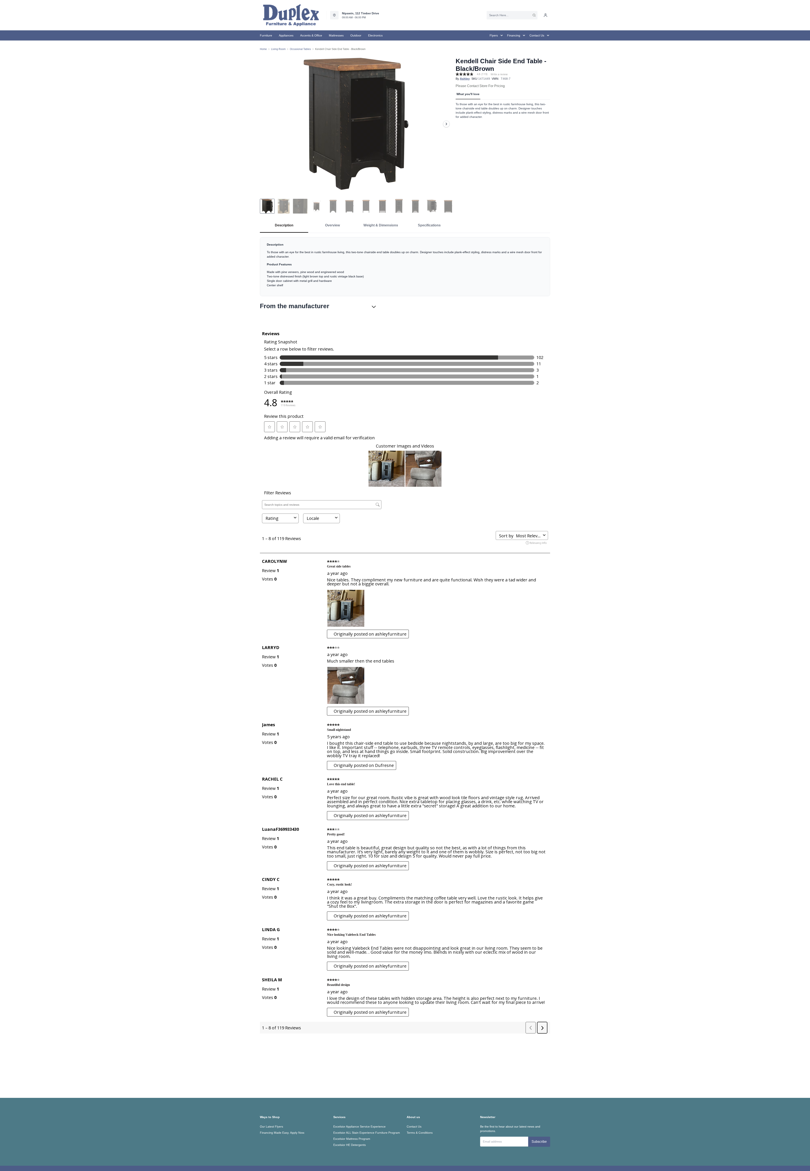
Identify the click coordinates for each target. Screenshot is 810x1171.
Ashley (465, 78)
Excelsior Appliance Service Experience (359, 1126)
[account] (545, 15)
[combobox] (512, 15)
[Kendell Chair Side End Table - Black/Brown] (356, 123)
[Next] (446, 124)
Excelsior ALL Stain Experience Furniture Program (366, 1132)
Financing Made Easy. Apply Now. (282, 1132)
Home (263, 49)
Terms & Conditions (420, 1132)
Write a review (499, 74)
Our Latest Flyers (271, 1126)
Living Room (278, 49)
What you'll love (467, 94)
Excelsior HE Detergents (349, 1145)
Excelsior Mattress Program (351, 1138)
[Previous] (265, 124)
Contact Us (414, 1126)
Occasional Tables (300, 49)
